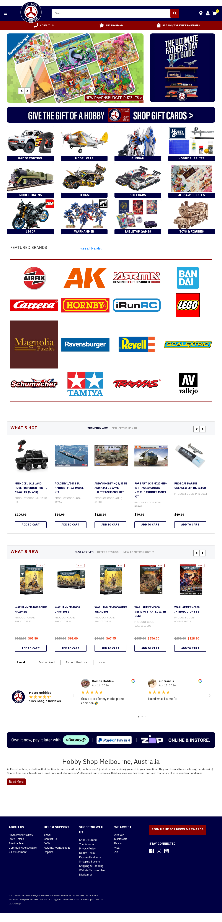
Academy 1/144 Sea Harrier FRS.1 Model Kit (69, 488)
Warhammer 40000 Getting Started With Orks (150, 612)
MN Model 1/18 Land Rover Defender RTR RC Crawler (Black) (31, 488)
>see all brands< (91, 248)
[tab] (97, 428)
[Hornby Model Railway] (85, 305)
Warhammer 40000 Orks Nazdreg (31, 609)
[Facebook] (151, 850)
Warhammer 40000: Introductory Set (187, 609)
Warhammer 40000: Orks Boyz (67, 609)
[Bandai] (188, 278)
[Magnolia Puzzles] (34, 344)
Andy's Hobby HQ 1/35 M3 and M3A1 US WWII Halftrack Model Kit (111, 488)
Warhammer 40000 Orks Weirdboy (111, 609)
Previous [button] (21, 91)
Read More (16, 782)
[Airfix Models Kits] (34, 278)
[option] (43, 25)
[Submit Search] (174, 13)
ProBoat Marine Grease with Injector (190, 485)
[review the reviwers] (133, 682)
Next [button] (27, 91)
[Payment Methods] (111, 740)
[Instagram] (159, 850)
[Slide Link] (75, 68)
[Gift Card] (111, 115)
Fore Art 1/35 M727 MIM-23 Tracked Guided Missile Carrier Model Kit (150, 490)
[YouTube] (166, 850)
